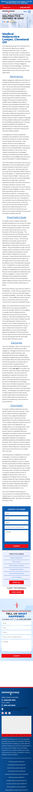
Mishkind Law (6, 498)
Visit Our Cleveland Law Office (16, 735)
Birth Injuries (16, 561)
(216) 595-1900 (25, 7)
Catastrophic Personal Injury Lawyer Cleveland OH (16, 774)
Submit (16, 546)
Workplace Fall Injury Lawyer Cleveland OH (16, 780)
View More (16, 592)
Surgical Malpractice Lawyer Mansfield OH (16, 786)
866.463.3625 (9, 705)
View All (17, 582)
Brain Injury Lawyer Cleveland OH (16, 777)
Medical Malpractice (16, 558)
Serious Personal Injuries (16, 573)
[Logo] (10, 695)
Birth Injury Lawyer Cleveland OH (16, 761)
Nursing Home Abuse (16, 569)
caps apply (15, 368)
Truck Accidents (17, 577)
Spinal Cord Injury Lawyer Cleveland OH (16, 768)
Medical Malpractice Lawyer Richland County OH (16, 790)
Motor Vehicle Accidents (16, 565)
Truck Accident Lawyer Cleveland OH (16, 771)
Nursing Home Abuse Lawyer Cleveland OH (16, 783)
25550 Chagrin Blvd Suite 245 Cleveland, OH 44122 (16, 709)
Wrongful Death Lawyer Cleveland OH (17, 764)
